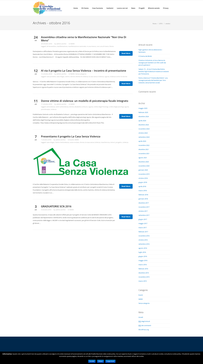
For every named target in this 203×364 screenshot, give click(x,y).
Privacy (165, 8)
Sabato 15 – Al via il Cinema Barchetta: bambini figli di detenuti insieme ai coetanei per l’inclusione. (154, 71)
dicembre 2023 (144, 125)
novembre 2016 (144, 236)
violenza (53, 109)
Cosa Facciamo (97, 8)
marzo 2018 (143, 190)
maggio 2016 (143, 260)
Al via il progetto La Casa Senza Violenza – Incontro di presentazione (83, 70)
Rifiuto (100, 361)
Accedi (141, 317)
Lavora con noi (122, 8)
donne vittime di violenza (79, 76)
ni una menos (91, 46)
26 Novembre (51, 46)
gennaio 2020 (143, 170)
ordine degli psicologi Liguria (119, 107)
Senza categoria (80, 74)
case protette (51, 76)
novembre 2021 (144, 153)
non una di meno (103, 46)
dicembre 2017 (144, 203)
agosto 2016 (143, 248)
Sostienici (109, 8)
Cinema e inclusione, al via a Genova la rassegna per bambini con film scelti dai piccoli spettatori (152, 62)
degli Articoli (144, 321)
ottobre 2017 (143, 211)
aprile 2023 (142, 141)
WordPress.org (144, 330)
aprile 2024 (142, 121)
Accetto (92, 361)
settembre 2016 (144, 244)
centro (67, 76)
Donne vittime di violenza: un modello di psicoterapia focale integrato (84, 100)
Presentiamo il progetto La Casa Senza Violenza (70, 136)
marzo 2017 (143, 227)
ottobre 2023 (143, 133)
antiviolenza (51, 107)
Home (75, 8)
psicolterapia (45, 109)
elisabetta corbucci (81, 107)
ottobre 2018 (143, 178)
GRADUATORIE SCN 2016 (56, 206)
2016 (160, 24)
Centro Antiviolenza (62, 142)
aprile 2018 (142, 186)
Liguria (106, 76)
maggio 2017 (143, 223)
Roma (111, 46)
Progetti (142, 8)
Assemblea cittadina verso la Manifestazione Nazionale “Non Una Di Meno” (83, 38)
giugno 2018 (143, 182)
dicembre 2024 (144, 116)
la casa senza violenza (96, 76)
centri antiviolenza (62, 107)
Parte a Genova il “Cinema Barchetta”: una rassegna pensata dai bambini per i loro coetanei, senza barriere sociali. (153, 80)
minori (112, 142)
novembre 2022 (144, 145)
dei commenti (145, 325)
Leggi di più (110, 361)
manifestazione (62, 46)
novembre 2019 (144, 174)
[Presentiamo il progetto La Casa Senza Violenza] (83, 163)
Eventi (72, 140)
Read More (126, 53)
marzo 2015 (143, 281)
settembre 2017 (144, 215)
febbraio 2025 (143, 112)
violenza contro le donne (118, 76)
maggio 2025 (143, 108)
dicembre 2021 (144, 149)
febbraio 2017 (143, 232)
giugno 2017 (143, 219)
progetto (119, 142)
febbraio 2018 (143, 195)
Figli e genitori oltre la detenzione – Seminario (151, 51)
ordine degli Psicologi (101, 107)
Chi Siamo (85, 8)
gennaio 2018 (143, 199)
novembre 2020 (144, 166)
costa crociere (74, 142)
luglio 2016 (142, 252)
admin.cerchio (61, 44)
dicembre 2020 (144, 162)
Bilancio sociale (154, 8)
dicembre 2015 (144, 273)
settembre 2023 (144, 137)
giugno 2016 (143, 256)
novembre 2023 (144, 129)
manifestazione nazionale (77, 46)
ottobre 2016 (143, 240)
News (133, 8)
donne (71, 107)
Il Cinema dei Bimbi (145, 56)
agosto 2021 (143, 158)
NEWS (72, 44)
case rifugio (60, 76)
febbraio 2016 (143, 269)
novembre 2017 (144, 207)
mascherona (105, 142)
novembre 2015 (144, 277)
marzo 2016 (143, 265)
